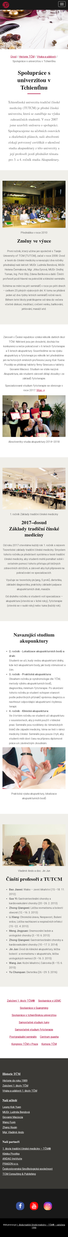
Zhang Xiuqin (9, 1127)
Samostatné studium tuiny (34, 1022)
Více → (40, 390)
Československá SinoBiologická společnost (27, 1168)
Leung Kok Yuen (11, 1107)
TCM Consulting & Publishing (19, 1173)
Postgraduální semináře (23, 1036)
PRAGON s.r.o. (10, 1163)
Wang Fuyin (9, 1122)
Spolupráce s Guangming (34, 1008)
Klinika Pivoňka (10, 1153)
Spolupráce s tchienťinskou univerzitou (34, 1015)
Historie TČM (26, 56)
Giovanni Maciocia (12, 1117)
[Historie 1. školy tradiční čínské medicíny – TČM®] (5, 4)
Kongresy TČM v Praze (24, 1044)
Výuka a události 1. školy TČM (19, 1090)
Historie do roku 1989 (14, 1080)
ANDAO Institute (12, 1158)
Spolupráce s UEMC (49, 1000)
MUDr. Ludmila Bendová (16, 1112)
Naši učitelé (9, 1100)
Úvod (14, 56)
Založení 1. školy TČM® (21, 1000)
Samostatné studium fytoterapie (34, 1029)
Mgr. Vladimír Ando (13, 1132)
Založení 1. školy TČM (15, 1085)
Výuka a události (46, 56)
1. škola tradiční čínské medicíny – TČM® (26, 1148)
